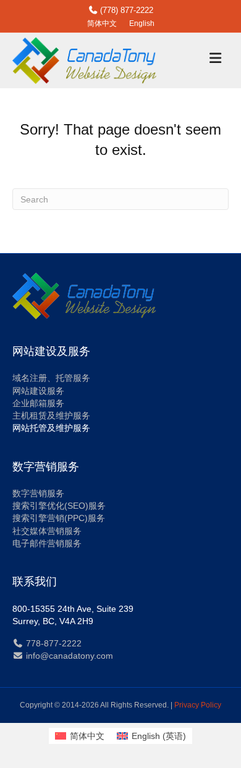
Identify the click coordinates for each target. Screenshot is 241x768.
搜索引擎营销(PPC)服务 (58, 518)
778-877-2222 (52, 643)
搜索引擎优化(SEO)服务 (59, 506)
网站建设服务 (38, 391)
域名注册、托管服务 (51, 378)
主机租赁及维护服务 (51, 415)
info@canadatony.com (68, 656)
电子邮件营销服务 (47, 543)
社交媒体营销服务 (47, 531)
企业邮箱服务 (38, 403)
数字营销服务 (38, 493)
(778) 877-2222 (125, 10)
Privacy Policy (197, 705)
